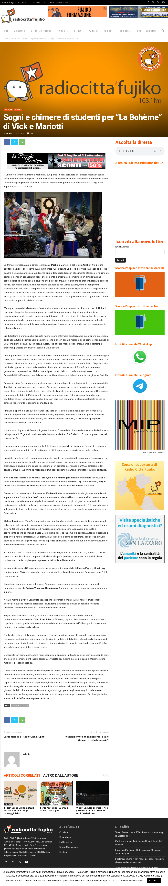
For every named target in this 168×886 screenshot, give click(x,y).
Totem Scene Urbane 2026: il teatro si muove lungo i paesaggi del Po (19, 810)
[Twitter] (158, 2)
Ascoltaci (151, 31)
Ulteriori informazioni (131, 880)
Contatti (63, 852)
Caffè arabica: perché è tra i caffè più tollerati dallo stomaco (139, 843)
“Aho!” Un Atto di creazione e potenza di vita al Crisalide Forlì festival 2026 (92, 810)
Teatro (24, 705)
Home (6, 38)
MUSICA (61, 31)
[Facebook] (148, 2)
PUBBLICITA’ (125, 31)
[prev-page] (103, 775)
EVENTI (24, 38)
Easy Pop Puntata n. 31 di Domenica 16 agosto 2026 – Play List (137, 852)
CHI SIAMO (37, 2)
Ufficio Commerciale (69, 847)
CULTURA (77, 31)
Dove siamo (65, 837)
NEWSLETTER (62, 2)
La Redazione (65, 842)
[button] (163, 31)
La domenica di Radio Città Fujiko (24, 736)
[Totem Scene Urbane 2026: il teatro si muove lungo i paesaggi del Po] (20, 793)
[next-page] (107, 775)
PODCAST (108, 31)
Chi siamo (64, 832)
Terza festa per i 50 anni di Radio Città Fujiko (54, 809)
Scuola (15, 705)
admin (9, 133)
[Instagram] (153, 2)
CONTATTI (49, 2)
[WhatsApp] (22, 142)
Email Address (122, 247)
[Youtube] (163, 2)
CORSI (138, 31)
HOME (6, 31)
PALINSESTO (94, 31)
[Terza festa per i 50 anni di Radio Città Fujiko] (56, 793)
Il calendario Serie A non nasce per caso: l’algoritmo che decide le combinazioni (139, 861)
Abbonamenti (20, 31)
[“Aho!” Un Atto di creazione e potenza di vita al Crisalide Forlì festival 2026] (92, 793)
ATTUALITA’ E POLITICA (41, 31)
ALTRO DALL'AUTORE (60, 775)
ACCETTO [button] (154, 880)
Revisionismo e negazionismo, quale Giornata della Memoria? (87, 738)
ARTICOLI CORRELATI (22, 775)
